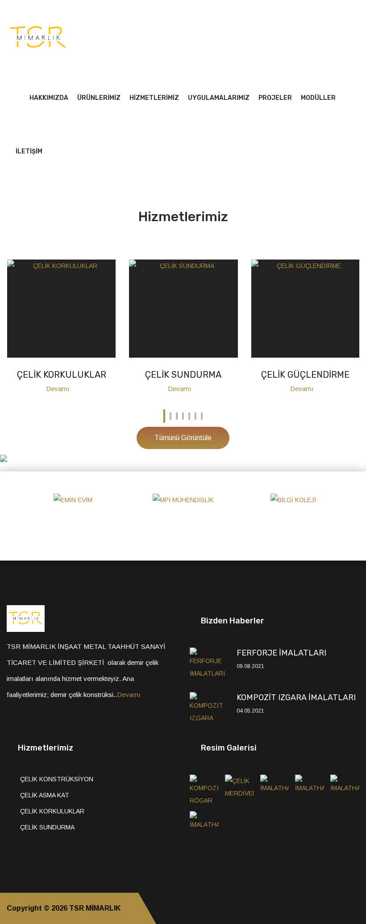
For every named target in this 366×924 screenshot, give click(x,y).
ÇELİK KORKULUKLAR (61, 374)
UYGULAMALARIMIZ (219, 98)
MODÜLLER (318, 98)
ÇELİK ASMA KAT (44, 795)
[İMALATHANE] (274, 790)
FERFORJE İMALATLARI (281, 653)
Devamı (58, 388)
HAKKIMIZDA (48, 98)
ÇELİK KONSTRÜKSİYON (56, 779)
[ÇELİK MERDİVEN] (239, 790)
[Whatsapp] (356, 908)
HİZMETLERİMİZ (154, 98)
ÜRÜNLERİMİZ (99, 98)
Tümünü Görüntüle (183, 437)
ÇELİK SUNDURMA (183, 374)
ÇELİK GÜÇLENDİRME (305, 374)
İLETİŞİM (29, 151)
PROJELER (275, 98)
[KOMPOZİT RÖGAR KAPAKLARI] (204, 790)
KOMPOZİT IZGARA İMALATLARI (296, 697)
